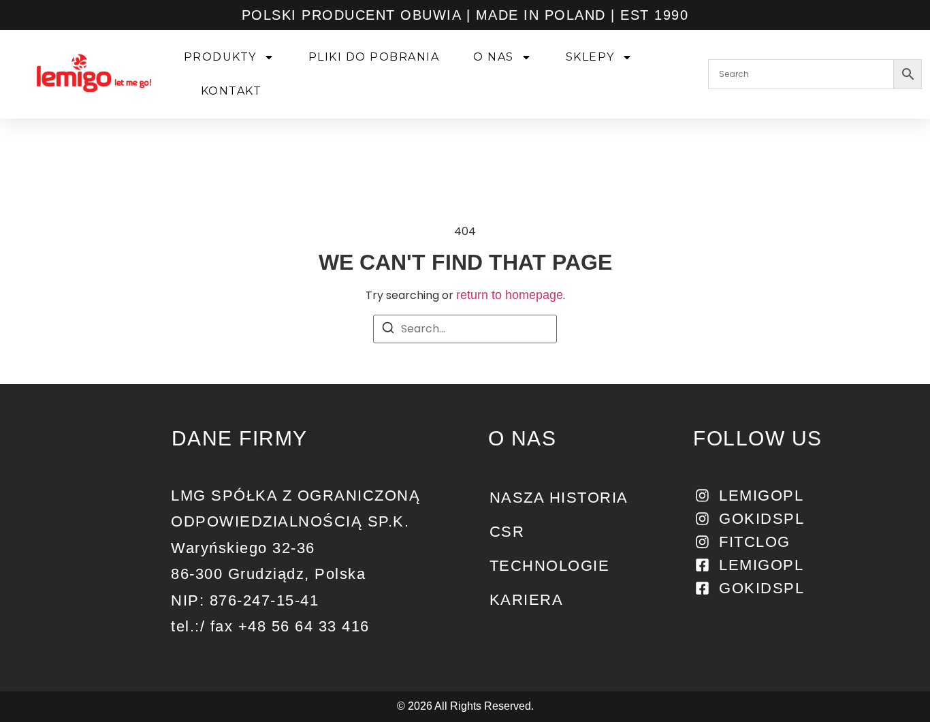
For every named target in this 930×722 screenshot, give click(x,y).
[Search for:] (465, 329)
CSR (507, 531)
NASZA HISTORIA (559, 497)
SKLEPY (590, 56)
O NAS (493, 56)
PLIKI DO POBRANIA (374, 56)
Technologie (550, 565)
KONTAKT (231, 90)
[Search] (388, 330)
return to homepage (509, 295)
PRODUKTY (220, 56)
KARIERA (527, 599)
